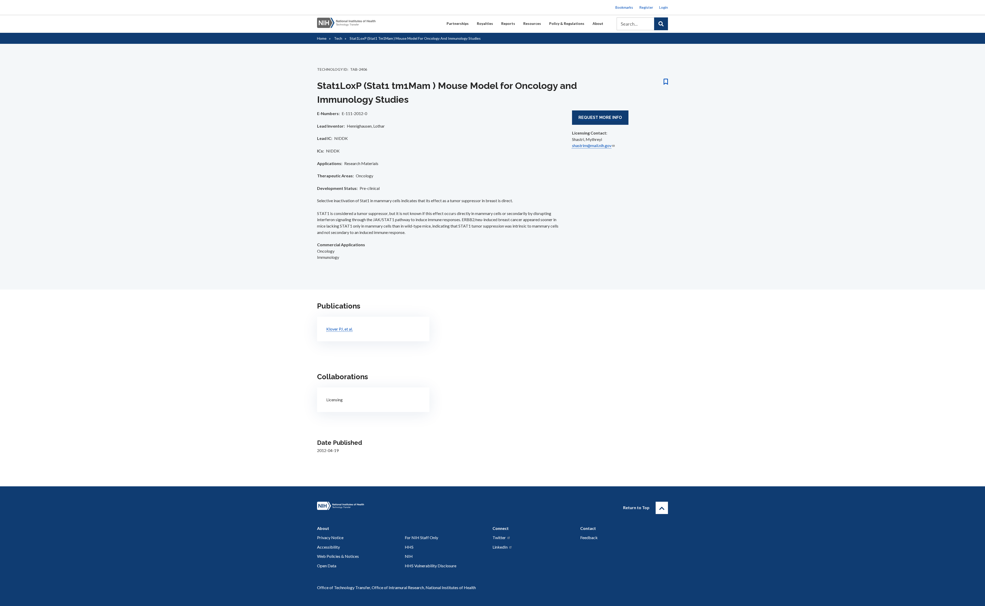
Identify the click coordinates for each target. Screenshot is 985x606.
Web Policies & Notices (338, 556)
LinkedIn (500, 547)
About (598, 23)
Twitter (499, 537)
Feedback (589, 537)
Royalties (485, 23)
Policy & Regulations (566, 23)
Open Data (326, 565)
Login (663, 7)
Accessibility (328, 547)
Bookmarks (624, 7)
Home (322, 38)
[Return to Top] (662, 508)
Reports (508, 23)
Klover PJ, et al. (339, 328)
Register (646, 7)
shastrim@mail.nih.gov (592, 145)
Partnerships (458, 23)
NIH (409, 556)
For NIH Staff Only (421, 537)
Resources (532, 23)
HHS (409, 547)
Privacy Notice (330, 537)
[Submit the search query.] (661, 23)
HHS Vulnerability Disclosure (430, 565)
